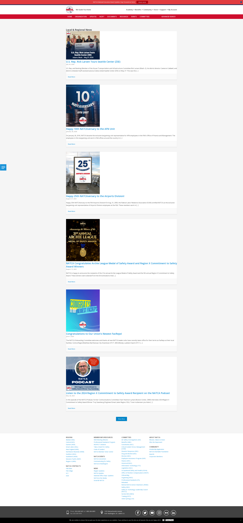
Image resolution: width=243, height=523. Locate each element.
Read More (71, 77)
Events (134, 17)
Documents (112, 17)
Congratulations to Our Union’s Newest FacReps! (94, 333)
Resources (124, 17)
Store (156, 10)
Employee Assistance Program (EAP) (134, 458)
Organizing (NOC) (127, 477)
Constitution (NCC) (127, 444)
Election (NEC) (126, 456)
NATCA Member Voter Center (103, 452)
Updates (93, 17)
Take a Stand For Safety (101, 447)
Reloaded (125, 482)
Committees (144, 17)
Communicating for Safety (102, 461)
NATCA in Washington (101, 464)
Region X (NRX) (71, 461)
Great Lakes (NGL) (72, 447)
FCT (67, 473)
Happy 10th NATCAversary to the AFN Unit (90, 128)
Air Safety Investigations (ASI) (131, 440)
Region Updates (99, 471)
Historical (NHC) (127, 463)
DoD (67, 476)
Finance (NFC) (126, 461)
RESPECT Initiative (100, 444)
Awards (151, 454)
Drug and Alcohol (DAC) (129, 454)
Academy (129, 10)
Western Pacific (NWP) (73, 459)
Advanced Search (168, 17)
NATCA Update (99, 473)
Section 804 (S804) (128, 494)
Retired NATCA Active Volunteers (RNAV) (135, 485)
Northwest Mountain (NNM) (75, 452)
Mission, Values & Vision (157, 440)
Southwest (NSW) (71, 456)
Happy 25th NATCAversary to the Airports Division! (95, 196)
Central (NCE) (70, 442)
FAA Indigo (69, 471)
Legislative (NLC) (127, 468)
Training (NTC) (126, 496)
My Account (172, 10)
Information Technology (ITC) (131, 466)
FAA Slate (69, 468)
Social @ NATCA (99, 480)
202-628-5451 (79, 511)
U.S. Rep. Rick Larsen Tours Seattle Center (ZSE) (93, 61)
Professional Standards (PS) (131, 480)
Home (69, 17)
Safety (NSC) (126, 487)
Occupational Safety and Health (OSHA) (134, 470)
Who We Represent (155, 442)
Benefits (138, 10)
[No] (241, 520)
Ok (163, 520)
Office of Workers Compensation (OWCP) (135, 473)
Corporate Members (156, 456)
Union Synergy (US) (128, 499)
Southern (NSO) (71, 454)
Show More (121, 419)
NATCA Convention (100, 459)
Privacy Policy (170, 520)
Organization (81, 17)
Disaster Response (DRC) (130, 451)
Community (147, 10)
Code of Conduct (99, 449)
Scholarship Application (156, 449)
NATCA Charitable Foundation (158, 452)
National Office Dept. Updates (104, 475)
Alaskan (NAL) (70, 440)
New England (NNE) (72, 449)
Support (163, 10)
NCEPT (101, 17)
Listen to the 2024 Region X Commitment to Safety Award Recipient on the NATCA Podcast (118, 393)
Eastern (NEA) (70, 444)
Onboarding (125, 475)
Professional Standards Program (104, 442)
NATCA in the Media (100, 478)
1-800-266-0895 (90, 511)
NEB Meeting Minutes (101, 440)
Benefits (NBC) (126, 442)
